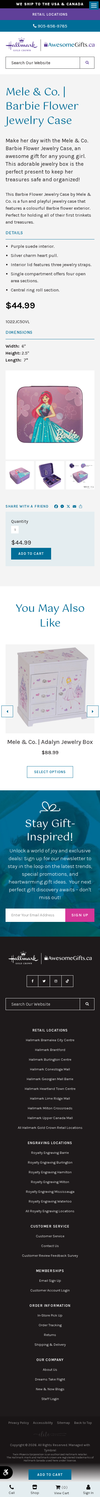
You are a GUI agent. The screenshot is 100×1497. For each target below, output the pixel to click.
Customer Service (50, 1236)
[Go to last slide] (7, 711)
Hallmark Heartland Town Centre (50, 1089)
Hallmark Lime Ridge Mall (50, 1098)
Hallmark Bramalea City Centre (50, 1040)
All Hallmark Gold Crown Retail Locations (50, 1127)
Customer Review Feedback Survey (50, 1255)
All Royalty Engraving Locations (50, 1211)
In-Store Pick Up (50, 1315)
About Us (50, 1369)
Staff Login (50, 1399)
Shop (35, 1493)
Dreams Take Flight (50, 1379)
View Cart (61, 1493)
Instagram (56, 981)
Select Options (50, 772)
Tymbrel (50, 1450)
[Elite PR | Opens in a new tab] (50, 1434)
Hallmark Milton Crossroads (50, 1108)
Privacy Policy (18, 1423)
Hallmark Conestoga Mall (50, 1069)
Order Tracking (50, 1325)
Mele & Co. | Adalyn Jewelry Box (50, 742)
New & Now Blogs (50, 1389)
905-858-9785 (52, 26)
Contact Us (50, 1246)
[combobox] (43, 63)
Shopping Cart (58, 1487)
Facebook (32, 981)
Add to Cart (50, 1475)
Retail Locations (50, 14)
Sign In (88, 1493)
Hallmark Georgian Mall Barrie (50, 1079)
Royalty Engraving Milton (50, 1182)
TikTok (67, 981)
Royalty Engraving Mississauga (50, 1191)
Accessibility (43, 1423)
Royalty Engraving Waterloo (50, 1201)
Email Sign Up (50, 1280)
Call (12, 1493)
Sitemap (63, 1423)
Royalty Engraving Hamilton (50, 1172)
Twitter (44, 981)
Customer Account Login (50, 1290)
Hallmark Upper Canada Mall (50, 1118)
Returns (50, 1335)
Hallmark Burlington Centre (50, 1059)
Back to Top (83, 1423)
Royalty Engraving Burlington (50, 1162)
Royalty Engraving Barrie (50, 1152)
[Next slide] (93, 711)
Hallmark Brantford (50, 1050)
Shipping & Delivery (50, 1344)
